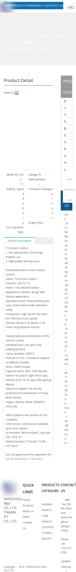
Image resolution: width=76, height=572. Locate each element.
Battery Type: (14, 189)
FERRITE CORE (68, 122)
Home (26, 499)
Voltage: (33, 174)
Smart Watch (68, 156)
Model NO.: (13, 174)
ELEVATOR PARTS (68, 135)
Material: (33, 179)
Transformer (68, 115)
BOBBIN (68, 128)
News (26, 516)
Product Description (19, 240)
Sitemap (66, 566)
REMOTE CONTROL (68, 101)
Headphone (68, 163)
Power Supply (68, 149)
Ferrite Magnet (68, 142)
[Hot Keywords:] (73, 8)
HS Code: (11, 227)
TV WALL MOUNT (68, 108)
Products (28, 505)
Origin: (32, 222)
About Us (28, 511)
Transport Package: (40, 189)
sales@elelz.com (66, 430)
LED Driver (68, 169)
